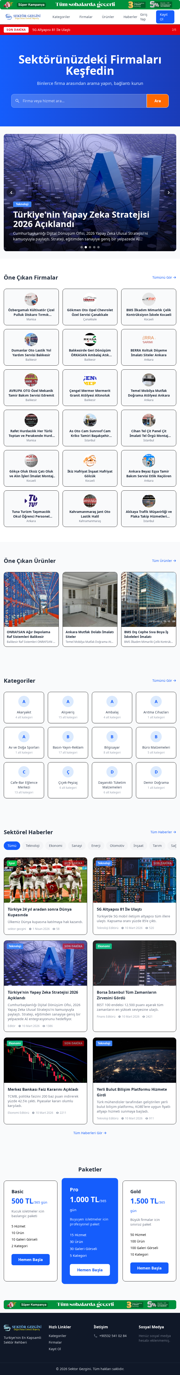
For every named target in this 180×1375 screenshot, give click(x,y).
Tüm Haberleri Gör (87, 1133)
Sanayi (77, 845)
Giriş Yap (143, 16)
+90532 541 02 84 (113, 1335)
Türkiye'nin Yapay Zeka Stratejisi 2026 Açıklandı (69, 29)
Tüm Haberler (161, 832)
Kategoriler (61, 17)
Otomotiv (117, 845)
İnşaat (138, 845)
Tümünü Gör (162, 277)
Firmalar (86, 17)
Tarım (157, 845)
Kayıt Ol (164, 16)
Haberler (130, 17)
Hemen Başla (30, 1259)
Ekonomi (55, 845)
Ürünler (108, 17)
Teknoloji (33, 845)
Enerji (96, 845)
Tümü (12, 845)
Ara (157, 100)
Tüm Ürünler (162, 560)
